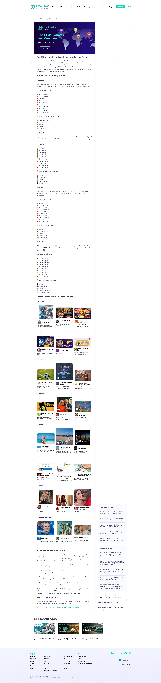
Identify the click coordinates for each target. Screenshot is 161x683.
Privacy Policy (82, 656)
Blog (110, 7)
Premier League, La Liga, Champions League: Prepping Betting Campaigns (111, 512)
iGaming (100, 610)
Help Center (67, 661)
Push (45, 661)
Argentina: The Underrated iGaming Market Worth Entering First (111, 532)
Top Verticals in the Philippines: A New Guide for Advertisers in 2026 (111, 526)
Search (73, 7)
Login (129, 6)
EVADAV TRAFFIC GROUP (111, 602)
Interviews (122, 600)
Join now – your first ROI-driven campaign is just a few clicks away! (59, 607)
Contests (111, 597)
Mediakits (110, 607)
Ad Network (102, 607)
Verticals (49, 610)
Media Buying (108, 610)
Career (94, 7)
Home (36, 19)
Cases (105, 600)
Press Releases (119, 607)
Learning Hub (102, 597)
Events (100, 600)
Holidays (118, 597)
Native (45, 668)
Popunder (46, 663)
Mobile (79, 7)
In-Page (46, 665)
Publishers (101, 595)
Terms (79, 658)
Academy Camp (113, 600)
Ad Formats (72, 610)
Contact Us (67, 663)
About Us (32, 656)
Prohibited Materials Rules (85, 663)
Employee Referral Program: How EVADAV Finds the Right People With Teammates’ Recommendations (111, 586)
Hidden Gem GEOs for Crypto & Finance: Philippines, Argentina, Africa (111, 539)
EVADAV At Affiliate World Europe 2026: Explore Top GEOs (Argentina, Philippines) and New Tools (111, 554)
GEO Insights (57, 610)
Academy (87, 7)
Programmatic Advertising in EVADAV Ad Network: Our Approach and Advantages (112, 571)
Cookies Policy (82, 661)
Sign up (120, 6)
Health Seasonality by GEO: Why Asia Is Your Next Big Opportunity (111, 578)
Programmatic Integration (51, 670)
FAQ (65, 658)
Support (66, 665)
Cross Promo (110, 595)
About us (55, 7)
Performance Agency (113, 605)
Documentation (68, 656)
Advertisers (41, 610)
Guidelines (119, 595)
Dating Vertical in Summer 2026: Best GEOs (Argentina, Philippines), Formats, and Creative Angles (112, 562)
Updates (65, 610)
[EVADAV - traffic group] (40, 7)
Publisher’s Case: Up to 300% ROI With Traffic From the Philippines (112, 519)
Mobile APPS (101, 605)
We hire (100, 602)
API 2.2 (65, 668)
